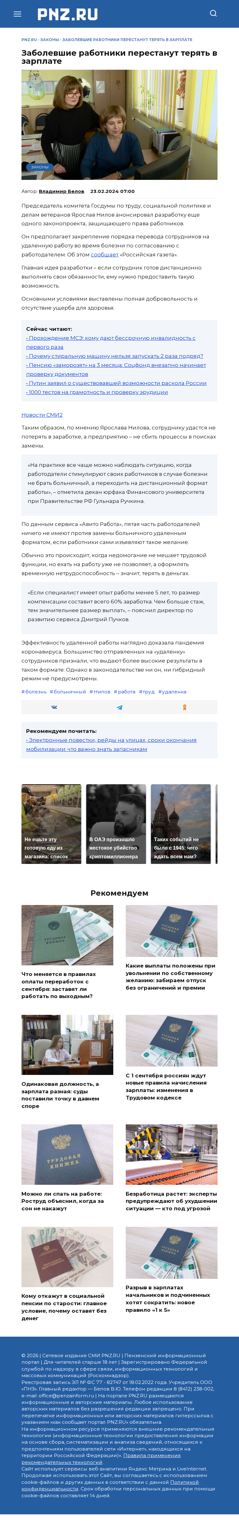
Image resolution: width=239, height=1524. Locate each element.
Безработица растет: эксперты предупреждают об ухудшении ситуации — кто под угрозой (171, 1201)
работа (126, 692)
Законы (49, 39)
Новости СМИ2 (42, 415)
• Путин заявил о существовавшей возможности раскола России (116, 383)
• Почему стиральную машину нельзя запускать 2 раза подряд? (114, 356)
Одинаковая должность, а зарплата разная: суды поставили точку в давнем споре (60, 1095)
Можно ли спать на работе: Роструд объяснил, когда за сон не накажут (62, 1201)
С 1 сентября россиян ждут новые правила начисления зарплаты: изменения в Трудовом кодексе (166, 1086)
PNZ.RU (29, 39)
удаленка (174, 692)
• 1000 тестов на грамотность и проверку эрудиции (97, 392)
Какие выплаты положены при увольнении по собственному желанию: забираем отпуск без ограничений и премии (170, 977)
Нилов (102, 692)
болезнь (36, 692)
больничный (70, 692)
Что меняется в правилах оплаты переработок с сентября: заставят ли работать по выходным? (58, 985)
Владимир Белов (61, 191)
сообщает (105, 254)
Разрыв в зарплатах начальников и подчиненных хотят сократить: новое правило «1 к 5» (168, 1298)
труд (149, 692)
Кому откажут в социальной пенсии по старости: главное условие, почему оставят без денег (64, 1307)
